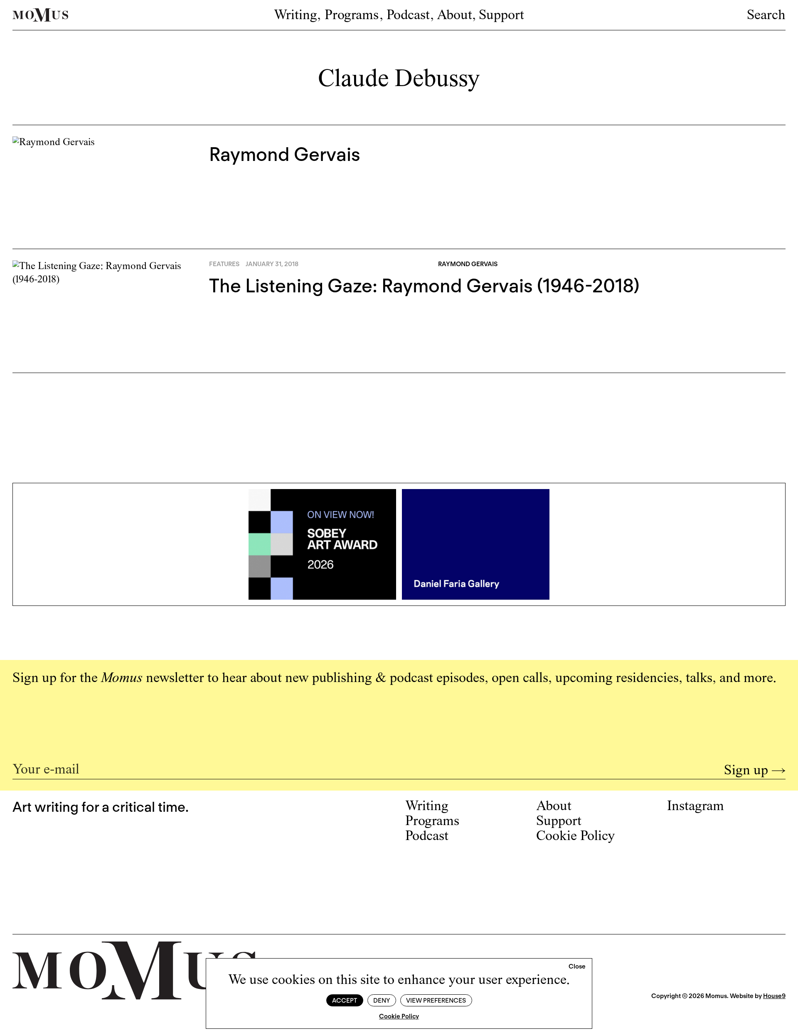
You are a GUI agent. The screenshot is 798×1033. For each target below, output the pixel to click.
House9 (774, 996)
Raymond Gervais (284, 154)
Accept (344, 1000)
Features (224, 264)
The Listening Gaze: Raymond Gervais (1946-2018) (424, 285)
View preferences (436, 1000)
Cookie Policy (399, 1016)
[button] (577, 967)
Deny (381, 1000)
